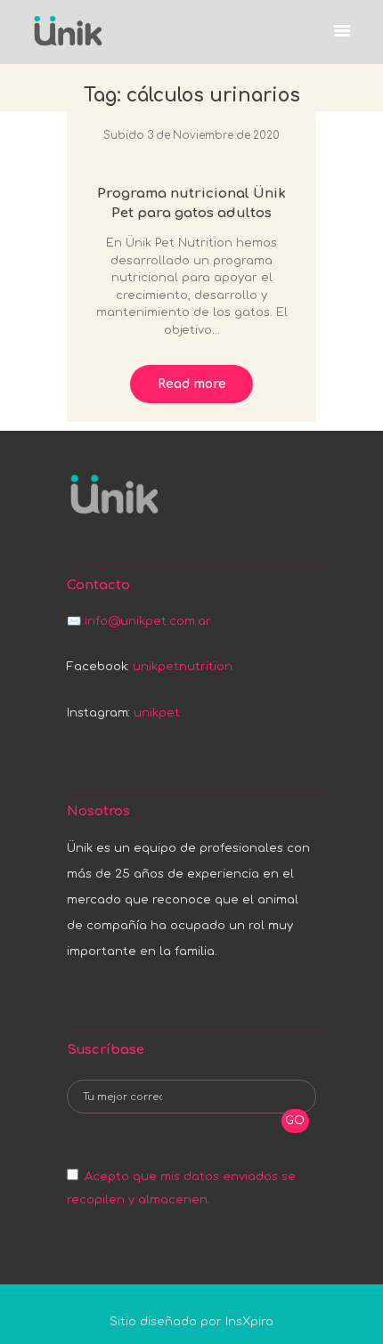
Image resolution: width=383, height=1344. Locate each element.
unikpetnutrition (182, 666)
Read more (192, 384)
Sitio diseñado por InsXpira (191, 1322)
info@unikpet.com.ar (148, 621)
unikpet (157, 713)
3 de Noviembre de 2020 (213, 135)
